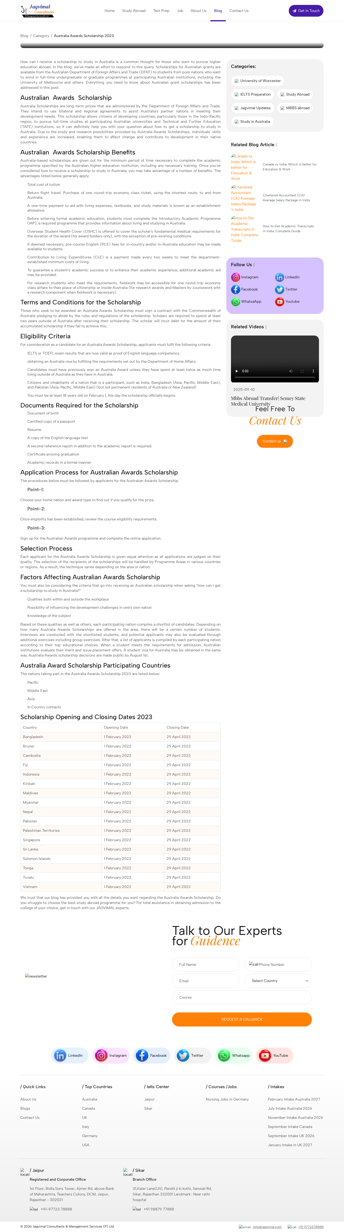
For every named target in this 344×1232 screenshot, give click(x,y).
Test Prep (161, 10)
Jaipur (149, 1099)
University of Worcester (260, 80)
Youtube (292, 301)
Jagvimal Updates (255, 108)
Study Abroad (134, 10)
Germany (90, 1136)
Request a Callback (242, 1019)
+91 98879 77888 (159, 1209)
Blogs (25, 1108)
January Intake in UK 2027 (290, 1145)
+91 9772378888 (311, 1227)
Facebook (249, 289)
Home (110, 10)
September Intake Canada (290, 1126)
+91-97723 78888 (56, 1209)
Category (41, 36)
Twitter (290, 289)
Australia (89, 1099)
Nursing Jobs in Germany (227, 1099)
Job (180, 10)
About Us (199, 10)
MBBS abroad (298, 108)
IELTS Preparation (255, 94)
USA (85, 1145)
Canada (88, 1108)
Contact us (272, 441)
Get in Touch (308, 10)
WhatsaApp (250, 301)
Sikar (148, 1108)
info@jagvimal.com (267, 1227)
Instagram (249, 277)
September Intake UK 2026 (291, 1136)
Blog (218, 10)
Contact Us (239, 10)
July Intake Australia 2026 (290, 1108)
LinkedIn (292, 277)
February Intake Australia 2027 (294, 1099)
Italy (85, 1126)
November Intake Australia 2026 (295, 1117)
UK (84, 1117)
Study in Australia (255, 121)
